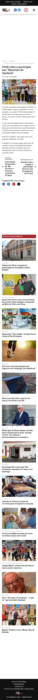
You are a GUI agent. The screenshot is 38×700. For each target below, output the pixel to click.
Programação (19, 684)
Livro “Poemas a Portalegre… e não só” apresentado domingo (18, 599)
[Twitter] (19, 9)
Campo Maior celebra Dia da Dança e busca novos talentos (18, 567)
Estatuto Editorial (19, 682)
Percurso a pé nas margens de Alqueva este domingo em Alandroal (18, 367)
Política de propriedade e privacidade (19, 689)
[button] (26, 10)
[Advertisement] (19, 36)
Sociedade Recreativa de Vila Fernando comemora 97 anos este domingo (17, 469)
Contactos (19, 686)
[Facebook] (15, 9)
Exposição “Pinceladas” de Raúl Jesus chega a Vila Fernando (19, 335)
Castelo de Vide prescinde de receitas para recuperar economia (17, 502)
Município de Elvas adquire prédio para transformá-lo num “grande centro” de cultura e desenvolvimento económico (17, 433)
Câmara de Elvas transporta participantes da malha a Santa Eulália (16, 267)
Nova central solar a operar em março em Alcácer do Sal (16, 399)
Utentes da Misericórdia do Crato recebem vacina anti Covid (17, 534)
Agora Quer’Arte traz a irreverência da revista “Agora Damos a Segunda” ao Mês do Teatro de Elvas (18, 302)
